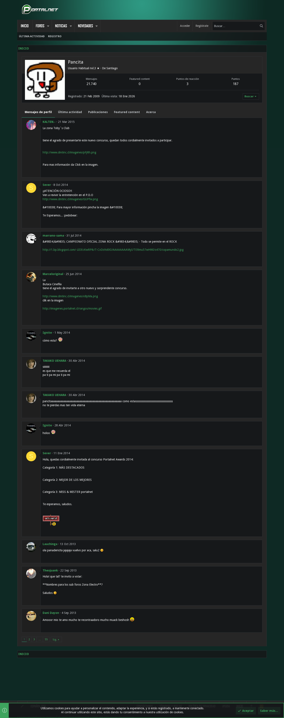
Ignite (47, 332)
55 (46, 639)
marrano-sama (53, 235)
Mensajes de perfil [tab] (38, 112)
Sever (47, 184)
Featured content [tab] (127, 112)
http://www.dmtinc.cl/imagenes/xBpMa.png (70, 296)
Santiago (112, 68)
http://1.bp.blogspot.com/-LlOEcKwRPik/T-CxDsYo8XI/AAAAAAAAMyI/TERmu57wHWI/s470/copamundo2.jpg (113, 249)
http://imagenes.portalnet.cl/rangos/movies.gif (72, 308)
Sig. (55, 639)
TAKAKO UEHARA (54, 360)
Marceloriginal (53, 274)
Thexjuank (50, 570)
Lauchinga (50, 544)
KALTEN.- (49, 121)
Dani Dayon (51, 612)
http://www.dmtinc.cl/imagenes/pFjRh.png (69, 152)
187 (235, 84)
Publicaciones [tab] (98, 112)
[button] (48, 26)
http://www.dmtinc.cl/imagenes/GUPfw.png (70, 199)
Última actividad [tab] (70, 112)
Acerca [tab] (151, 112)
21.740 (91, 84)
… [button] (39, 639)
